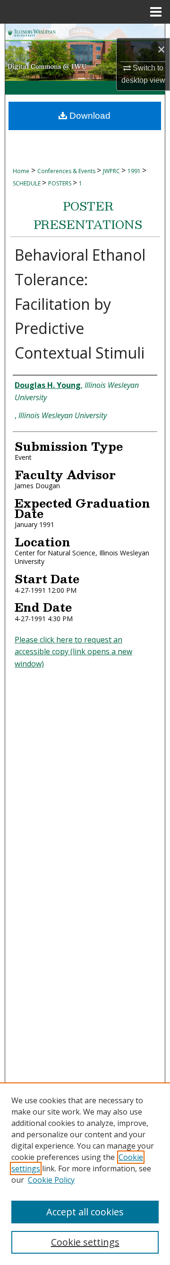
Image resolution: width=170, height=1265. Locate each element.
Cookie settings (85, 1242)
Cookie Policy (51, 1180)
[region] (85, 1173)
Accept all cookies (85, 1211)
